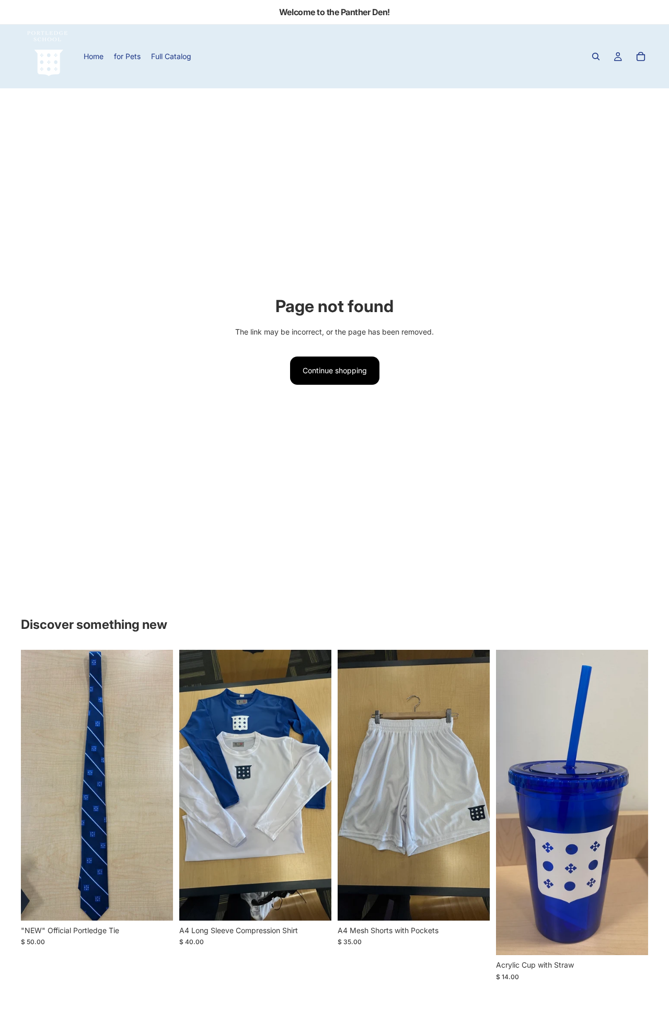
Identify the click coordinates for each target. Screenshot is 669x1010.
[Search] (595, 56)
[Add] (631, 938)
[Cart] (640, 56)
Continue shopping (335, 370)
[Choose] (156, 904)
